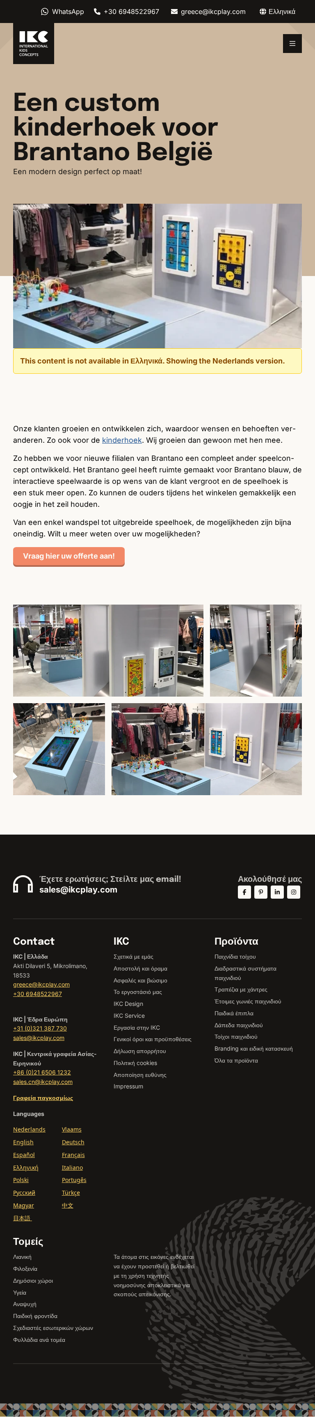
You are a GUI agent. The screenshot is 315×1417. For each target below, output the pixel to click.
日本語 (22, 1218)
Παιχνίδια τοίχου (235, 956)
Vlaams (72, 1129)
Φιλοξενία (25, 1268)
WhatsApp (68, 11)
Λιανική (22, 1256)
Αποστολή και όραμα (140, 968)
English (23, 1142)
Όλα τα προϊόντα (236, 1060)
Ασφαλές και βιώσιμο (140, 980)
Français (73, 1155)
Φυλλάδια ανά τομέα (39, 1339)
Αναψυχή (25, 1303)
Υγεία (19, 1292)
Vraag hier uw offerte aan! (69, 556)
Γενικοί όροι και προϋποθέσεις (153, 1038)
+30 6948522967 (131, 11)
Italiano (72, 1167)
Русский (24, 1192)
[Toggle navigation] (292, 43)
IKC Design (128, 1003)
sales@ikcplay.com (78, 890)
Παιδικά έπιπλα (234, 1013)
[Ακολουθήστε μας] (244, 892)
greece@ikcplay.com (213, 11)
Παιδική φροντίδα (35, 1315)
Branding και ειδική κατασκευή (254, 1048)
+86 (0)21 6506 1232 (42, 1072)
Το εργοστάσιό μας (138, 991)
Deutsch (73, 1142)
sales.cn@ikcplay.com (43, 1081)
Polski (21, 1180)
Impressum (128, 1086)
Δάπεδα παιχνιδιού (239, 1024)
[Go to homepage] (33, 43)
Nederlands (29, 1129)
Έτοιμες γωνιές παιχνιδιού (248, 1001)
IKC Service (129, 1015)
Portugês (74, 1180)
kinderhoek (122, 440)
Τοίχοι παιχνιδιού (236, 1036)
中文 (67, 1205)
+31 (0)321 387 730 (40, 1028)
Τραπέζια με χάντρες (241, 989)
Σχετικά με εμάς (133, 956)
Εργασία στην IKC (137, 1027)
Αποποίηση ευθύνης (140, 1074)
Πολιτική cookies (135, 1062)
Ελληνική (26, 1167)
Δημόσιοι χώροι (33, 1280)
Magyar (23, 1205)
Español (24, 1155)
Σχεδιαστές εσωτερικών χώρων (53, 1327)
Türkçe (71, 1192)
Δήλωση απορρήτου (140, 1050)
